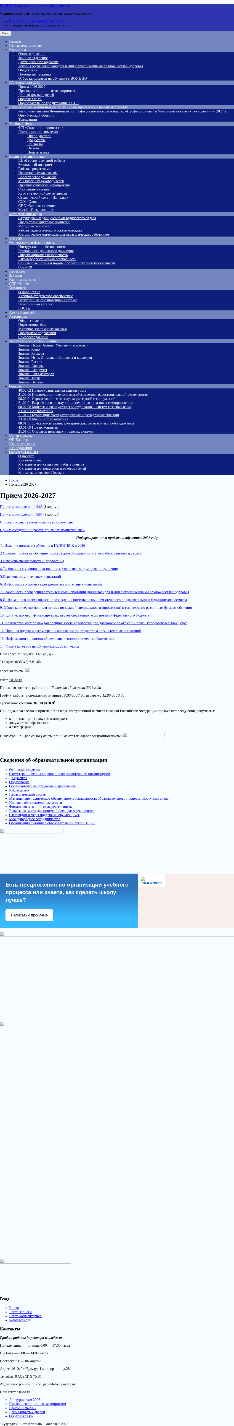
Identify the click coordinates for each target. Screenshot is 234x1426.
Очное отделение (31, 54)
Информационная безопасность (43, 255)
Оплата (33, 148)
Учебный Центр (21, 123)
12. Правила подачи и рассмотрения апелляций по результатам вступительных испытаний (70, 631)
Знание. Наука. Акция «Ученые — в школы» (53, 345)
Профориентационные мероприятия (46, 91)
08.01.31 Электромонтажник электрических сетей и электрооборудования (76, 423)
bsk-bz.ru (15, 680)
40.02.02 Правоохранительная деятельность (52, 390)
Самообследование (33, 337)
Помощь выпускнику (35, 74)
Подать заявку (38, 152)
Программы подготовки (37, 333)
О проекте (26, 456)
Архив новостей (22, 312)
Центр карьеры (21, 435)
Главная (15, 41)
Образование (19, 782)
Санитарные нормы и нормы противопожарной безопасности (66, 263)
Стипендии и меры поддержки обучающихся (44, 815)
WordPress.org (19, 1320)
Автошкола (18, 316)
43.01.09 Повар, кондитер (38, 427)
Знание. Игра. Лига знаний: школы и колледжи (55, 357)
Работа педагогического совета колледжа (50, 230)
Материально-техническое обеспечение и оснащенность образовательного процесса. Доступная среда (88, 798)
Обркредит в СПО (23, 452)
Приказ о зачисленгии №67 (21, 514)
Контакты (35, 144)
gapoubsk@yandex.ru (48, 21)
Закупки (15, 275)
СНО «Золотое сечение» (37, 206)
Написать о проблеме (29, 915)
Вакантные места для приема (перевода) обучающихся (51, 811)
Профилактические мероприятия (44, 185)
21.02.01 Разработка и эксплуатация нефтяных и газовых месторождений (75, 403)
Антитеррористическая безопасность (47, 259)
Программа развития (25, 45)
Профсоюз (17, 271)
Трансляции (27, 119)
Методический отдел (25, 214)
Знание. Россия (30, 362)
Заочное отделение (33, 58)
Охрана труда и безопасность (32, 243)
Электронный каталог (35, 304)
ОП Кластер (18, 440)
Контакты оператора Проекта (41, 472)
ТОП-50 (15, 238)
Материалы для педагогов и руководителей (52, 468)
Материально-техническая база (42, 329)
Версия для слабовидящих (32, 747)
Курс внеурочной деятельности (42, 193)
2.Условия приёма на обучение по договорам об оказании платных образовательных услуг (70, 553)
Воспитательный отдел (27, 156)
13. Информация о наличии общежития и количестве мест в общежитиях (57, 638)
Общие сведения (31, 321)
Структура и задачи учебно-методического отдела (57, 218)
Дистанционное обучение (38, 62)
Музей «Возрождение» (36, 210)
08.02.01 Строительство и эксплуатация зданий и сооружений (66, 399)
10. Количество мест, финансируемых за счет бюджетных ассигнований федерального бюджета (74, 615)
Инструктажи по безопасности (42, 247)
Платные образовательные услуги (35, 802)
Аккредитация (20, 448)
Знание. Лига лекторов (36, 374)
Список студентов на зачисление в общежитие (36, 522)
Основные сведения (24, 770)
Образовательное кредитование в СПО (48, 103)
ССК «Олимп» (29, 201)
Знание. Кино (29, 349)
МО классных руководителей (41, 181)
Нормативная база (32, 325)
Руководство (19, 790)
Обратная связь (30, 99)
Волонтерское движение (37, 177)
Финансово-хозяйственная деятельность (40, 807)
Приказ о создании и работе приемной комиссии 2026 (42, 530)
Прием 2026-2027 (31, 86)
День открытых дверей (36, 95)
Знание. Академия (32, 370)
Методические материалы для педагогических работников (64, 234)
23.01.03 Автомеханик (35, 411)
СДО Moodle (19, 284)
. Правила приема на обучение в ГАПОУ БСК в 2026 (44, 545)
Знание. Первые (30, 382)
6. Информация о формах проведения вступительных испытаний (51, 584)
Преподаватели (39, 136)
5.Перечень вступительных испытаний (30, 576)
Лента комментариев (25, 1316)
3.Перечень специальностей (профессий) (32, 561)
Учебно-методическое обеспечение (45, 296)
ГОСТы (24, 308)
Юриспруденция (22, 444)
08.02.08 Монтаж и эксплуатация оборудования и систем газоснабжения (74, 407)
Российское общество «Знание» (33, 341)
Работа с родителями (34, 169)
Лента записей (20, 1312)
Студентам (17, 50)
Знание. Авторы (31, 366)
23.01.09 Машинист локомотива (43, 419)
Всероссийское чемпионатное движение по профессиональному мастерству (68, 107)
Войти (14, 1308)
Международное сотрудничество (34, 819)
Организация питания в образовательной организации (52, 823)
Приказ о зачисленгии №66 (21, 507)
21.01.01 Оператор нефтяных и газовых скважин (56, 431)
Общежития (27, 70)
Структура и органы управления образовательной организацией (59, 774)
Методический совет (34, 226)
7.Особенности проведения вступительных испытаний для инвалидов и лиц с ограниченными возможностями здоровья (94, 592)
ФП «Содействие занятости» (40, 128)
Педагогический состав (27, 794)
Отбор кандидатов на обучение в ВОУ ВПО (52, 78)
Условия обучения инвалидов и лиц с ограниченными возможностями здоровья (80, 66)
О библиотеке (29, 292)
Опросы (15, 386)
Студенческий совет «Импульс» (43, 197)
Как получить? (29, 460)
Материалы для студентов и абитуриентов (51, 464)
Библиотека (18, 288)
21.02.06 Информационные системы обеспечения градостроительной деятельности (83, 394)
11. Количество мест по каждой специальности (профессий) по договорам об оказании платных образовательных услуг (93, 623)
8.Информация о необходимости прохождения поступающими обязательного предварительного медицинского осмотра (93, 600)
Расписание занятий (25, 279)
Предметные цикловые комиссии (44, 222)
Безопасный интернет (35, 165)
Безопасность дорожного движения (46, 251)
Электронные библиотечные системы (47, 300)
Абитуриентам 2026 (24, 82)
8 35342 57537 (20, 21)
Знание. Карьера (31, 353)
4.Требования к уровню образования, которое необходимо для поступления (59, 569)
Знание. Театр (29, 378)
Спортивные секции (34, 189)
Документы (36, 140)
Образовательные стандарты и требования (42, 786)
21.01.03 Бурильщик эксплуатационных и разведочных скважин (68, 415)
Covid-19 (25, 267)
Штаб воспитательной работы (41, 160)
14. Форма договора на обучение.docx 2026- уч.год (39, 646)
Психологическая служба (38, 173)
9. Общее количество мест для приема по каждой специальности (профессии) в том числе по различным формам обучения (96, 607)
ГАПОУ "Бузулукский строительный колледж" (36, 6)
